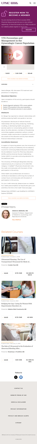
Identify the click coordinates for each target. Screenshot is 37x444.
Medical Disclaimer (18, 402)
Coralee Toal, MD (13, 265)
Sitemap (18, 422)
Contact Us (18, 388)
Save (8, 73)
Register (29, 29)
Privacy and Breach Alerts (18, 416)
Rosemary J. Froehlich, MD (16, 351)
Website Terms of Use (19, 395)
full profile (16, 219)
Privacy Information (18, 409)
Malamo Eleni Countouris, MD (17, 309)
